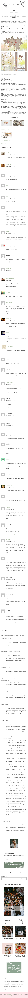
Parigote (10, 346)
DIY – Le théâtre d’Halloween (20, 939)
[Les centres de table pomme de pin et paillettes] (6, 135)
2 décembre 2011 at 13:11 (10, 270)
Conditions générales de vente (15, 995)
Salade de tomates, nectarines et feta (20, 956)
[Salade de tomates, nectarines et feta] (20, 948)
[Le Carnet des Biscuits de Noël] (7, 932)
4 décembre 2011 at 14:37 (10, 360)
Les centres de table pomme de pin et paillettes (6, 142)
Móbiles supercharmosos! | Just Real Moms (8, 678)
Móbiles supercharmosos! (5, 665)
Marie (7, 459)
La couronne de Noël (18, 128)
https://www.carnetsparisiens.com (13, 645)
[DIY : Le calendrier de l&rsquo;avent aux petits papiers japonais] (6, 123)
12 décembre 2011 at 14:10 (10, 415)
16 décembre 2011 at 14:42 (10, 425)
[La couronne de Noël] (18, 123)
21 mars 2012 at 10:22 (10, 497)
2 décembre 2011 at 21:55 (10, 320)
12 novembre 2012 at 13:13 (10, 526)
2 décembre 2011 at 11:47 (10, 246)
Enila (7, 359)
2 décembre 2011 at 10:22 (10, 154)
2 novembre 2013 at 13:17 (10, 559)
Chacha (8, 434)
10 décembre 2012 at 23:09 (10, 541)
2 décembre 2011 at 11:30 (10, 233)
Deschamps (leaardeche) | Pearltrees (7, 736)
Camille (8, 318)
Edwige (8, 292)
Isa (7, 185)
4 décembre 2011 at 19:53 (10, 384)
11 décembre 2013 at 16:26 (10, 596)
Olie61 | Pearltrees (4, 704)
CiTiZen (8, 207)
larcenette (9, 245)
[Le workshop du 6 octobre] (7, 948)
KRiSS (7, 332)
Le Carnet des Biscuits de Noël (7, 939)
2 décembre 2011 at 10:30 (10, 166)
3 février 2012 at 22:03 (10, 487)
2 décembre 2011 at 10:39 (10, 186)
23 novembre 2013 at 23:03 (10, 579)
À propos (6, 859)
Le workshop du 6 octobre (7, 956)
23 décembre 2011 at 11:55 (10, 460)
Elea (7, 231)
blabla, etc (9, 474)
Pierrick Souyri (20, 994)
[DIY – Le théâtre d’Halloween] (20, 932)
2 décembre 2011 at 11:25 (10, 198)
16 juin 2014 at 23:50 (9, 612)
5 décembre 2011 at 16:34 (10, 400)
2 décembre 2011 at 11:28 (10, 208)
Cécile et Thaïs (10, 278)
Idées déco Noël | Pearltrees (6, 691)
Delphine (9, 302)
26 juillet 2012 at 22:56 (10, 509)
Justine (8, 164)
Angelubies (9, 382)
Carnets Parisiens (14, 4)
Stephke (8, 268)
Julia (7, 196)
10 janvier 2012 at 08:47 (10, 475)
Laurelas (9, 485)
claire (8, 539)
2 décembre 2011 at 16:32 (10, 293)
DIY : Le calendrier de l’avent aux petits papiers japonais (6, 129)
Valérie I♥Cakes (11, 153)
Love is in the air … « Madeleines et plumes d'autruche (10, 651)
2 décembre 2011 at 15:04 (10, 280)
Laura (8, 175)
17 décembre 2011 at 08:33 (10, 435)
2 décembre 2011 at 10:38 (10, 176)
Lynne (8, 507)
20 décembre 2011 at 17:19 (10, 445)
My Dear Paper (8, 994)
